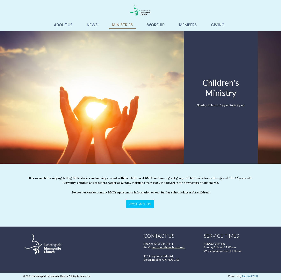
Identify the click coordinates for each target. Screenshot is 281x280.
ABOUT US (63, 25)
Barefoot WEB (250, 276)
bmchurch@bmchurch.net (168, 247)
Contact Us (140, 204)
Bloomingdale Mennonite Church (140, 10)
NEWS (92, 25)
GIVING (217, 25)
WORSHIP (156, 25)
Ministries (122, 25)
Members (188, 25)
